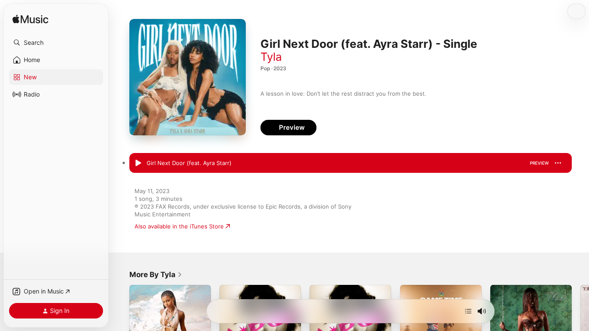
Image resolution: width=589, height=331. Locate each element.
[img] (30, 20)
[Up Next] (468, 311)
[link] (155, 274)
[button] (56, 42)
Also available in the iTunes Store (179, 226)
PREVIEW (539, 163)
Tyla (271, 56)
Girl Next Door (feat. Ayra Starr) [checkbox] (189, 162)
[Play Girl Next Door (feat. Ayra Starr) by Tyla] (138, 163)
